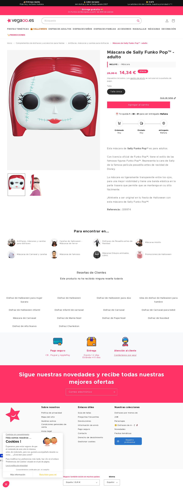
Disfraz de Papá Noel (114, 318)
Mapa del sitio (48, 417)
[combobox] (91, 21)
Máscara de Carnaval (24, 318)
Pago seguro (84, 429)
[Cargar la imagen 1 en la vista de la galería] (16, 185)
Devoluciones (84, 421)
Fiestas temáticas (123, 433)
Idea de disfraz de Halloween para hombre (158, 300)
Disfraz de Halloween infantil (24, 310)
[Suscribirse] (114, 392)
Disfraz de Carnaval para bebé (158, 310)
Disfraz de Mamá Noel (69, 318)
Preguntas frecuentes (88, 417)
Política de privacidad (51, 413)
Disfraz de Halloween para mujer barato (24, 300)
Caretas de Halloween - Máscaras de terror (71, 242)
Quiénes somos (48, 421)
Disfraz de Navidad (158, 318)
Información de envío (88, 425)
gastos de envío (137, 78)
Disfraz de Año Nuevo (24, 326)
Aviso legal (46, 431)
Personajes (120, 421)
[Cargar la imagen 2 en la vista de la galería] (35, 185)
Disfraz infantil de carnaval (69, 310)
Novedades (120, 429)
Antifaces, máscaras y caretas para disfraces (31, 242)
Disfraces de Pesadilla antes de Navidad (117, 242)
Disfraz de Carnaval (114, 310)
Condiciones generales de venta (53, 426)
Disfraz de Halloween (69, 298)
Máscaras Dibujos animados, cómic (115, 254)
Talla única (116, 92)
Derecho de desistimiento (90, 438)
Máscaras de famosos (70, 254)
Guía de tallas (84, 413)
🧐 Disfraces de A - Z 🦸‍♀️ (126, 425)
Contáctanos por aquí (125, 355)
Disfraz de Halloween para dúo (114, 298)
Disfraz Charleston (69, 326)
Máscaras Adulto (153, 242)
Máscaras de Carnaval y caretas (32, 254)
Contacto (82, 433)
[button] (18, 29)
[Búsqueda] (138, 21)
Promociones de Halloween (158, 254)
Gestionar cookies (86, 442)
